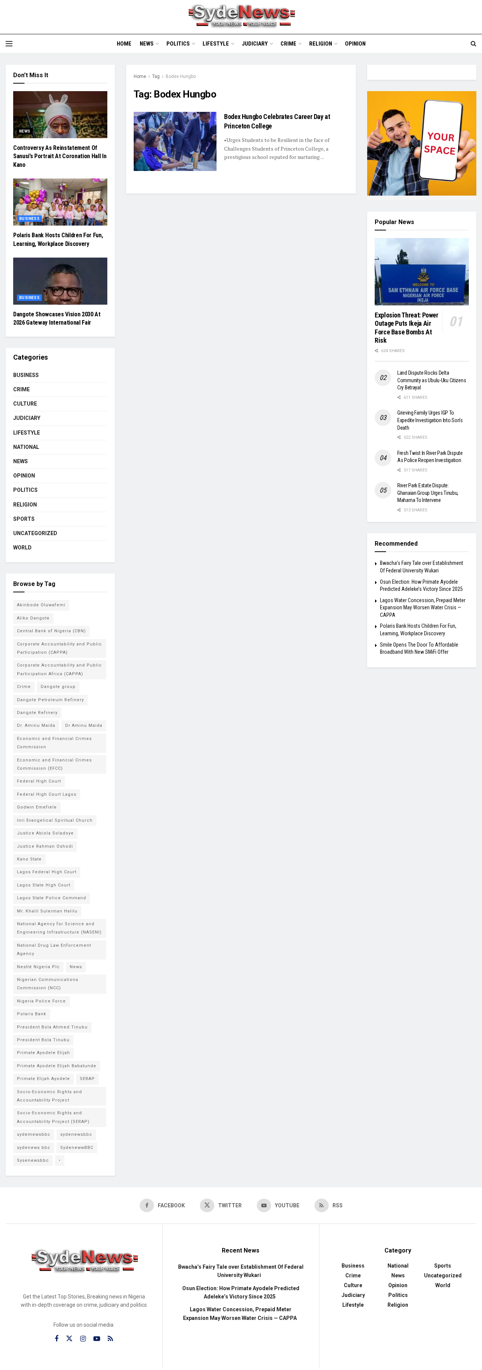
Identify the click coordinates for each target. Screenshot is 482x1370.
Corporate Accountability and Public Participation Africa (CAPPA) (59, 669)
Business (29, 219)
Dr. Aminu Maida (36, 725)
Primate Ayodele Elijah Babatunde (56, 1065)
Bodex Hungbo (181, 76)
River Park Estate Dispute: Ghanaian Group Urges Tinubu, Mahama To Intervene (427, 492)
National (26, 447)
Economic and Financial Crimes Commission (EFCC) (54, 764)
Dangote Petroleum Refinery (50, 699)
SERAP (87, 1078)
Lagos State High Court (43, 885)
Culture (25, 404)
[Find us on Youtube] (96, 1339)
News (147, 43)
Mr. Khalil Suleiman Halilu (47, 911)
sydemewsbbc (33, 1134)
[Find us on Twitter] (69, 1338)
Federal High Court (39, 781)
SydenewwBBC (76, 1147)
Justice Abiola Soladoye (45, 833)
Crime (288, 43)
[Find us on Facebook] (56, 1339)
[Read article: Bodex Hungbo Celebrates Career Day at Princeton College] (175, 141)
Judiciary (255, 43)
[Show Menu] (9, 43)
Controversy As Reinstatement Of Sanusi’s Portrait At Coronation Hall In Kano (60, 156)
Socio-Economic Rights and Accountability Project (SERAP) (53, 1117)
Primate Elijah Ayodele (43, 1078)
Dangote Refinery (37, 712)
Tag (156, 76)
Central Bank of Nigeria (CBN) (51, 631)
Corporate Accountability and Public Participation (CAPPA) (59, 648)
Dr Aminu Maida (83, 725)
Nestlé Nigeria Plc (38, 966)
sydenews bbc (33, 1147)
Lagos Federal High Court (46, 872)
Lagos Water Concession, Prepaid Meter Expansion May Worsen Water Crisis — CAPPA (422, 607)
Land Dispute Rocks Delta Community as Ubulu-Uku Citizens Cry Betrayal (431, 380)
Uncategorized (35, 533)
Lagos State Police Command (51, 898)
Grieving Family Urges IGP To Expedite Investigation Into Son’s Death (430, 420)
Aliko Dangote (33, 618)
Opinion (355, 43)
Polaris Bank (31, 1013)
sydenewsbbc (76, 1134)
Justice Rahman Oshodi (45, 846)
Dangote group (58, 686)
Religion (320, 43)
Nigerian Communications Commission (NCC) (47, 983)
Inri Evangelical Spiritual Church (55, 820)
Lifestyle (216, 43)
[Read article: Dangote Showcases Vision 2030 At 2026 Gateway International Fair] (60, 281)
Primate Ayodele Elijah (43, 1052)
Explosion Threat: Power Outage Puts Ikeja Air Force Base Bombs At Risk (406, 328)
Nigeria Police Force (41, 1001)
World (22, 548)
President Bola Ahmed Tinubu (52, 1027)
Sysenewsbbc (33, 1160)
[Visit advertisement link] (421, 145)
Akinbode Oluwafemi (41, 605)
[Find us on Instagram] (83, 1339)
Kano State (29, 859)
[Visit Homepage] (241, 17)
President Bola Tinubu (43, 1039)
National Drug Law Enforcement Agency (54, 949)
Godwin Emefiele (37, 807)
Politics (178, 43)
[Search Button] (473, 43)
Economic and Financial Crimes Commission (54, 742)
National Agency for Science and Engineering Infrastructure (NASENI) (59, 928)
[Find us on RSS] (110, 1339)
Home (124, 43)
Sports (24, 519)
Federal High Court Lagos (46, 794)
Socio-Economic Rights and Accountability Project (49, 1096)
